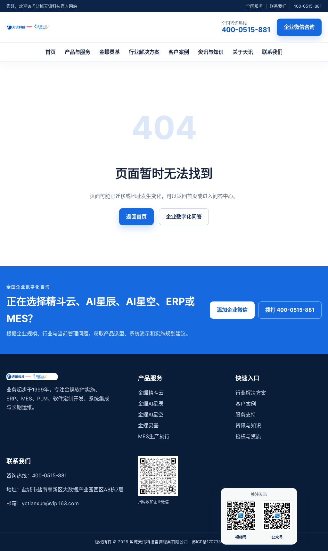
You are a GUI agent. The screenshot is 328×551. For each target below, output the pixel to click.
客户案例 (178, 52)
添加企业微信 (232, 310)
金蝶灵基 (109, 52)
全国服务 (254, 6)
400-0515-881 (307, 6)
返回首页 (136, 216)
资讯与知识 (211, 52)
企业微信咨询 (299, 27)
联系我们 (278, 6)
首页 (50, 52)
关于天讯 (243, 52)
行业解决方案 (144, 52)
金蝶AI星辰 (150, 403)
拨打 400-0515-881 (290, 310)
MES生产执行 (153, 436)
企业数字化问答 (184, 216)
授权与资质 (248, 436)
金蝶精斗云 (151, 393)
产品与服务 (77, 52)
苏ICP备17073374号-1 (212, 541)
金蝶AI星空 (150, 414)
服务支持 (245, 414)
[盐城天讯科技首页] (33, 27)
